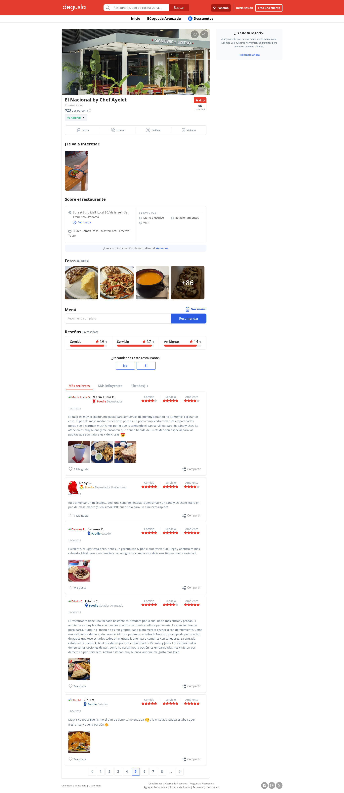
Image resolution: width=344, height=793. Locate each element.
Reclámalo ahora (249, 55)
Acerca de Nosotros (176, 783)
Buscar (179, 7)
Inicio (135, 18)
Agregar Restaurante (155, 787)
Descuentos (201, 18)
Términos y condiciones (206, 787)
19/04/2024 (74, 711)
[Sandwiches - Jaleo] (79, 669)
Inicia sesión (244, 8)
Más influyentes (110, 386)
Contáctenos (155, 783)
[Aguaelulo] (79, 452)
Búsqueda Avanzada (164, 18)
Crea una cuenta (269, 8)
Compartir (194, 469)
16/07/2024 (74, 408)
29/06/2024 (74, 540)
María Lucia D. (104, 397)
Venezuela (80, 785)
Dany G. (85, 483)
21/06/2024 (74, 612)
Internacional (74, 105)
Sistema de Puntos (180, 787)
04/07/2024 (74, 494)
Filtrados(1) (139, 386)
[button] (82, 130)
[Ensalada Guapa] (79, 742)
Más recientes (79, 386)
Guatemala (95, 785)
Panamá (223, 8)
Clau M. (90, 700)
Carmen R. (95, 529)
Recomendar (188, 318)
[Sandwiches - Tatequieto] (125, 452)
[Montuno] (79, 570)
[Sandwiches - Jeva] (102, 452)
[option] (136, 69)
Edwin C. (92, 601)
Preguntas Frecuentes (202, 783)
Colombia (67, 785)
